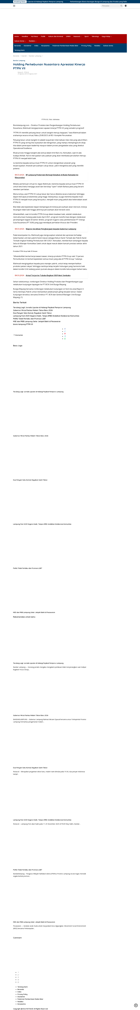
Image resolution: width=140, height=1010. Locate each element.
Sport (87, 36)
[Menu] (14, 6)
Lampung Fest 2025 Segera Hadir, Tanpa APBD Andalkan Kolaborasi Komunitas (46, 316)
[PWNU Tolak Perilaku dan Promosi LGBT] (50, 546)
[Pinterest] (18, 977)
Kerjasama (45, 46)
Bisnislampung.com (21, 125)
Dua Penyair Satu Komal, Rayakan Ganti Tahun (32, 313)
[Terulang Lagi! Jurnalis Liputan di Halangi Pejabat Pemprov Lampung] (50, 369)
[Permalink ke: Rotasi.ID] (15, 73)
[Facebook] (18, 972)
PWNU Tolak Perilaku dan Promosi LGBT (29, 319)
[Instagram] (18, 980)
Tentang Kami (19, 50)
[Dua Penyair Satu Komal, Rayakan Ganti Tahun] (50, 458)
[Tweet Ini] (65, 331)
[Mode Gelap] (126, 6)
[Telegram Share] (65, 336)
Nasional (77, 36)
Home (16, 36)
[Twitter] (18, 975)
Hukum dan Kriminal (55, 36)
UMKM (68, 36)
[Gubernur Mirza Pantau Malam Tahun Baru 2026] (50, 414)
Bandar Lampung (19, 60)
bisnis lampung (19, 324)
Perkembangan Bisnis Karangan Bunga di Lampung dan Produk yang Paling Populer (86, 2)
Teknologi (95, 36)
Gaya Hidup (106, 36)
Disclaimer (27, 46)
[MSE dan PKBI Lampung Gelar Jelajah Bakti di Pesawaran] (50, 590)
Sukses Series (19, 41)
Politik (43, 36)
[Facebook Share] (65, 329)
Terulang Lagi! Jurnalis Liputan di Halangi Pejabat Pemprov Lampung (42, 307)
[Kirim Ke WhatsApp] (65, 339)
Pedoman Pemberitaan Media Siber (65, 46)
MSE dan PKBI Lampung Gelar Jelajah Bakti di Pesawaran (36, 321)
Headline (25, 36)
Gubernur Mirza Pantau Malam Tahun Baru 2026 (33, 310)
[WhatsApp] (18, 982)
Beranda (17, 46)
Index (36, 46)
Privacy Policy (86, 46)
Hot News (34, 36)
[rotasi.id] (70, 21)
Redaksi (32, 41)
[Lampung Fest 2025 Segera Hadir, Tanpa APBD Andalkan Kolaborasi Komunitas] (50, 502)
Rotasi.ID (20, 72)
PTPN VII (26, 72)
